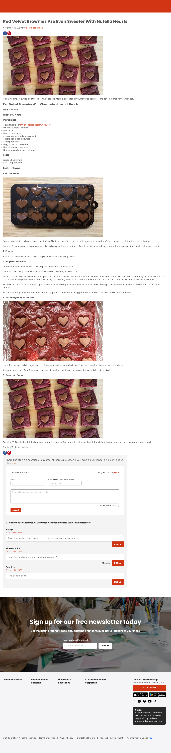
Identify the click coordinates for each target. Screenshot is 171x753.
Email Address (61, 479)
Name (13, 479)
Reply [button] (117, 544)
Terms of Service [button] (47, 738)
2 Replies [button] (106, 563)
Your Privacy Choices (137, 738)
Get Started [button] (149, 687)
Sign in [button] (116, 472)
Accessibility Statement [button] (111, 738)
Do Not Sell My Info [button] (86, 738)
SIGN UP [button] (105, 645)
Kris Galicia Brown (34, 27)
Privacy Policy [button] (66, 738)
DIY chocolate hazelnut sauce (35, 124)
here (14, 463)
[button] (5, 33)
